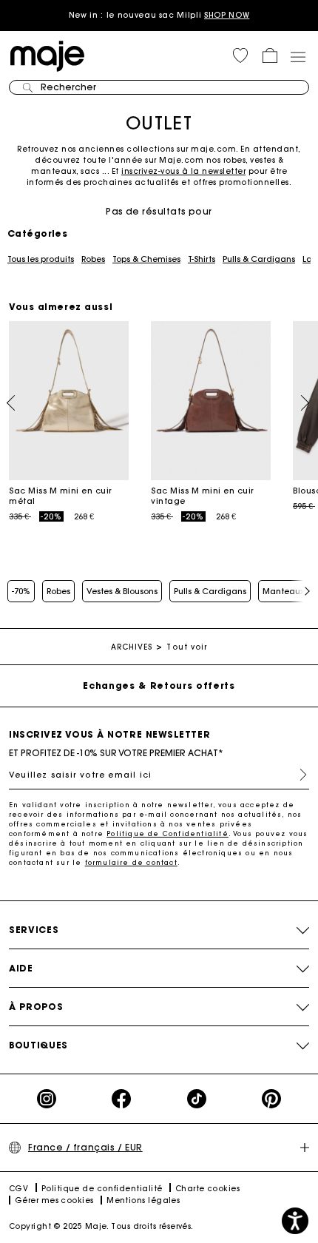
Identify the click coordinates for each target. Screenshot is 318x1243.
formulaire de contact (131, 862)
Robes (93, 259)
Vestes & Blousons (122, 591)
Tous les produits (40, 259)
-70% (21, 591)
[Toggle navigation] (297, 56)
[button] (240, 55)
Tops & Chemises (146, 259)
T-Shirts (201, 259)
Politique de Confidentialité (167, 833)
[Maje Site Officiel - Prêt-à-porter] (47, 55)
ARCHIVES (132, 647)
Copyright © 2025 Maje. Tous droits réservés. (101, 1226)
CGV (18, 1188)
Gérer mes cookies (54, 1200)
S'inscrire (297, 774)
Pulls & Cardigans (259, 259)
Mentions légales (143, 1200)
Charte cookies (207, 1188)
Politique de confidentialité (102, 1188)
